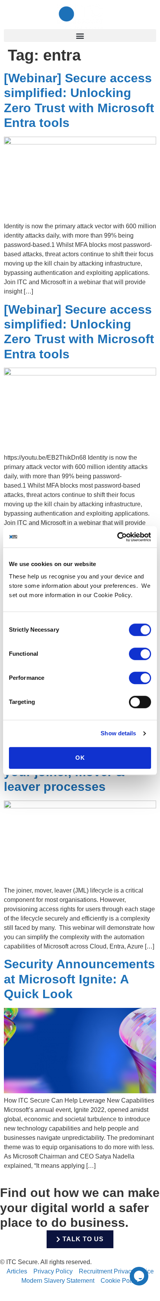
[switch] (140, 654)
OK (80, 757)
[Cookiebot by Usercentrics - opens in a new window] (117, 537)
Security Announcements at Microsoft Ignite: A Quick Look (79, 979)
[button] (80, 35)
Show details (118, 733)
